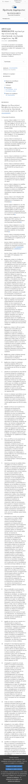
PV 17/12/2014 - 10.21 (11, 89)
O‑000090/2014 (17, 248)
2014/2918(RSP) (13, 68)
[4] (9, 231)
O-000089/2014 (19, 247)
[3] (20, 222)
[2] (15, 214)
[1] (11, 201)
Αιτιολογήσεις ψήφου (11, 91)
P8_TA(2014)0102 (10, 95)
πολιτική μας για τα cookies (12, 779)
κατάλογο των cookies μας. (14, 781)
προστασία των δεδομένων (13, 777)
